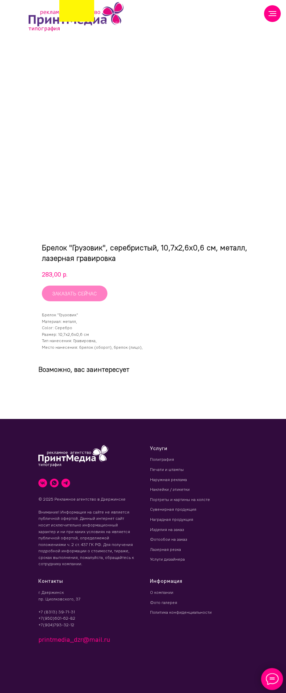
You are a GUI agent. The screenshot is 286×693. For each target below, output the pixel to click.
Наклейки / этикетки (170, 489)
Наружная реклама (168, 479)
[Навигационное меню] (272, 13)
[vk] (42, 483)
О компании (161, 592)
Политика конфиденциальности (181, 612)
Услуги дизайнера (167, 559)
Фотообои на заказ (168, 539)
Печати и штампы (167, 469)
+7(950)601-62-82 (56, 618)
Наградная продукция (171, 519)
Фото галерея (163, 602)
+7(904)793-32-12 (56, 624)
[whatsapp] (54, 483)
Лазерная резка (165, 549)
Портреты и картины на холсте (180, 499)
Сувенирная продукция (173, 509)
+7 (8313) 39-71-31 (56, 611)
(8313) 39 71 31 (153, 20)
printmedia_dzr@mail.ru (123, 22)
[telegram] (65, 483)
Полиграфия (162, 459)
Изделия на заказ (167, 529)
